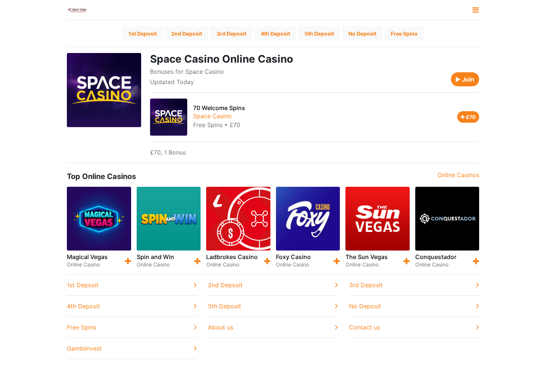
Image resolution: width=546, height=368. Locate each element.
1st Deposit (143, 33)
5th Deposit (319, 33)
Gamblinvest (84, 348)
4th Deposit (275, 33)
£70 (470, 117)
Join (467, 79)
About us (220, 327)
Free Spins (404, 33)
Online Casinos (458, 175)
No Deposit (362, 33)
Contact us (364, 327)
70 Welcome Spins (219, 108)
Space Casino (212, 116)
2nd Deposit (186, 33)
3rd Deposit (231, 33)
